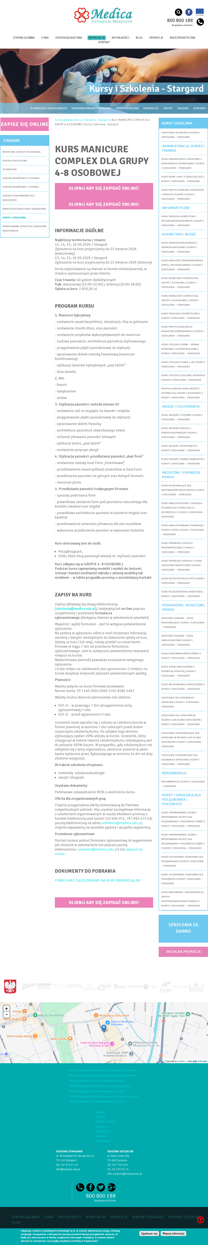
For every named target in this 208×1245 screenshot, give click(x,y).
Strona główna (24, 37)
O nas (45, 37)
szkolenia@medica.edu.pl (76, 608)
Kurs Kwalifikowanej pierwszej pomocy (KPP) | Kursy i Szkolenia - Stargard (182, 530)
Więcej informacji (173, 1233)
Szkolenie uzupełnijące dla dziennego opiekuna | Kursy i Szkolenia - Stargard (180, 760)
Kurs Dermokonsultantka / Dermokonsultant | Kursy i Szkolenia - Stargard (179, 247)
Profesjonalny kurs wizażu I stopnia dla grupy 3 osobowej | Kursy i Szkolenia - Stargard (182, 393)
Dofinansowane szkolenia (91, 108)
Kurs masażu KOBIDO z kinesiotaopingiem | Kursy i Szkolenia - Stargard (179, 433)
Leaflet (181, 1061)
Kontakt (199, 108)
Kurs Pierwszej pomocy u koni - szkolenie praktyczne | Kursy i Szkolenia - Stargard (182, 565)
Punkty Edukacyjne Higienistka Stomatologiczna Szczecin (103, 1075)
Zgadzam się (149, 1233)
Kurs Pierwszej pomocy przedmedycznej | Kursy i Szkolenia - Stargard (177, 548)
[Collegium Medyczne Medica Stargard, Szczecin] (104, 23)
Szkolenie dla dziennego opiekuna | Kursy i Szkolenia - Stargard (181, 702)
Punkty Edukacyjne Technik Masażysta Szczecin (96, 1091)
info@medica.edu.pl (68, 1169)
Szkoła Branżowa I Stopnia (20, 186)
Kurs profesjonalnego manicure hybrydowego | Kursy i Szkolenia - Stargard (182, 331)
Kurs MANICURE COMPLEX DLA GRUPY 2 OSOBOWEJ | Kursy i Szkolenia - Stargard (179, 283)
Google (203, 1061)
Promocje (156, 37)
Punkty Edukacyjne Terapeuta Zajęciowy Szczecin (98, 1101)
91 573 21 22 (70, 1165)
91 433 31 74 (120, 1169)
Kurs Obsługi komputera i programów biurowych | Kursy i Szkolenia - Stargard (182, 221)
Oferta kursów (127, 108)
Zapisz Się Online (25, 124)
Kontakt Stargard (148, 1217)
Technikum (9, 169)
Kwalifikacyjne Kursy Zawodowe (24, 208)
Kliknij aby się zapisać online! (104, 188)
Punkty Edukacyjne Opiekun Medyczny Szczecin (96, 1080)
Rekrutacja (97, 37)
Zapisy (168, 108)
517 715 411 (120, 1165)
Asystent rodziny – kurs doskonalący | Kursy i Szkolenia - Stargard (182, 623)
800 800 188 (180, 20)
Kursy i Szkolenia (14, 217)
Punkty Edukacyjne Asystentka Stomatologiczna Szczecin (102, 1070)
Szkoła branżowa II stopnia (20, 178)
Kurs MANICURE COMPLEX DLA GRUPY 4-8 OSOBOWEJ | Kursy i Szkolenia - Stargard (180, 300)
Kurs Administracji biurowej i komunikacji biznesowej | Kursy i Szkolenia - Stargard (182, 164)
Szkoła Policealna (14, 160)
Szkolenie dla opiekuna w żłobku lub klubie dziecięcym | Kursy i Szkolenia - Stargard (181, 720)
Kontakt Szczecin (105, 1121)
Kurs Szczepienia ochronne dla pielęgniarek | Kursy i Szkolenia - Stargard (182, 861)
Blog (139, 37)
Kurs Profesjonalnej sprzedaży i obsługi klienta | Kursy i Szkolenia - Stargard (182, 194)
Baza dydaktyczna (182, 37)
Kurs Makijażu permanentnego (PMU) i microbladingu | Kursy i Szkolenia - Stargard (182, 265)
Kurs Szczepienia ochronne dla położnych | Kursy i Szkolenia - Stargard (182, 879)
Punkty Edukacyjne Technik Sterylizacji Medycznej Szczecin (103, 1096)
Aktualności (120, 37)
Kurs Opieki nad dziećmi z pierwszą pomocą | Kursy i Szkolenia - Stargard (178, 671)
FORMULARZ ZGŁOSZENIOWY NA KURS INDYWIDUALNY (97, 880)
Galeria (183, 108)
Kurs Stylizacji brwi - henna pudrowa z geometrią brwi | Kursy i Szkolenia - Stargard (180, 349)
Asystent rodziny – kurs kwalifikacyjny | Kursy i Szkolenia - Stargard (177, 640)
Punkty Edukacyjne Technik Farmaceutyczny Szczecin (100, 1086)
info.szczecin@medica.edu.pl (124, 1173)
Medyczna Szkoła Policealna (21, 152)
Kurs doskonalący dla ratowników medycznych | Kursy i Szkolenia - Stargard (182, 490)
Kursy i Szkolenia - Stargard (92, 120)
